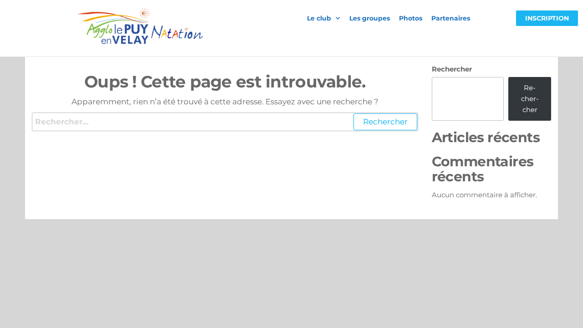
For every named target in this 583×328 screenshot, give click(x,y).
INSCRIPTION (547, 18)
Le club (319, 18)
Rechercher (452, 69)
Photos (410, 18)
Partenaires (450, 18)
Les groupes (369, 18)
